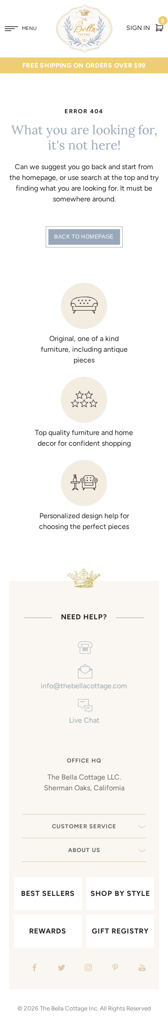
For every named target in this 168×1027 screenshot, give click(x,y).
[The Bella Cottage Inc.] (84, 10)
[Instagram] (87, 968)
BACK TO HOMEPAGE (84, 237)
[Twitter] (60, 968)
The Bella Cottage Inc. (69, 1008)
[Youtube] (141, 968)
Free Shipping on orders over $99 (84, 65)
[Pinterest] (114, 968)
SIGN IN (138, 28)
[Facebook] (33, 968)
